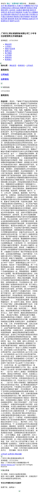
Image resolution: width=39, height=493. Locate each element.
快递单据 (18, 12)
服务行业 (8, 51)
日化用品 (32, 14)
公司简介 (8, 46)
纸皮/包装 (25, 14)
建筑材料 (11, 19)
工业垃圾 (11, 10)
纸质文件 (33, 10)
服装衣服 (25, 10)
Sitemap (3, 465)
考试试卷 (34, 16)
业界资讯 (5, 79)
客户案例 (8, 53)
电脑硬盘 (27, 6)
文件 (2, 6)
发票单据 (9, 16)
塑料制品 (25, 19)
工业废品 (18, 10)
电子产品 (34, 6)
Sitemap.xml (11, 465)
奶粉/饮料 (4, 10)
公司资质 (8, 55)
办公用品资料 (6, 14)
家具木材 (18, 19)
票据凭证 (16, 16)
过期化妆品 (15, 8)
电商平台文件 (15, 21)
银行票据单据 (10, 6)
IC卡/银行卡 (19, 6)
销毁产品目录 (10, 49)
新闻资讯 (8, 57)
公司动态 (29, 65)
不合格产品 (26, 12)
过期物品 (34, 12)
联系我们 (8, 59)
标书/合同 (11, 12)
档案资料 (23, 8)
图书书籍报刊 (25, 16)
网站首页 (8, 44)
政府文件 (32, 19)
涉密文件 (4, 12)
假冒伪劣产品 (16, 14)
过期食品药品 (6, 8)
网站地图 (18, 454)
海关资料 (4, 19)
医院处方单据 (32, 8)
